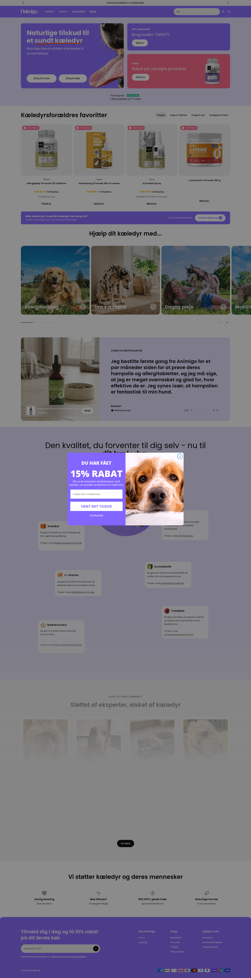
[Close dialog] (179, 456)
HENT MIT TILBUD (96, 506)
